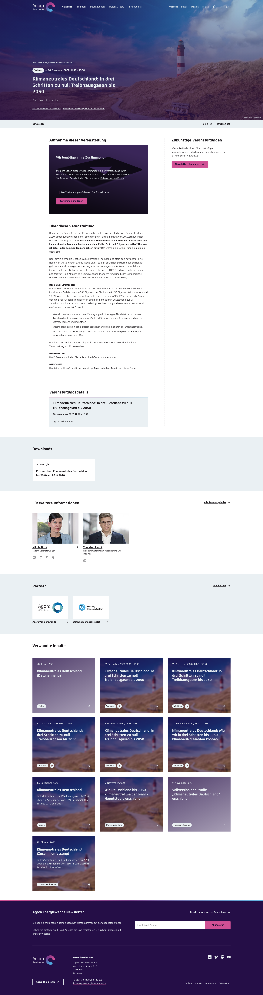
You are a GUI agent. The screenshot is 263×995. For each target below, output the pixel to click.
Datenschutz (225, 983)
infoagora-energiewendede (89, 983)
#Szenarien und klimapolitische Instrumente (84, 108)
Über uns (173, 7)
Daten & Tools (116, 7)
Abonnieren (218, 925)
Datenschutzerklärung (112, 178)
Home (35, 63)
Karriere (188, 983)
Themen (81, 7)
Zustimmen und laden (71, 201)
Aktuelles (67, 7)
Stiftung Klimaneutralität (86, 622)
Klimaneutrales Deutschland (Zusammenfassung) (59, 852)
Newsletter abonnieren (187, 164)
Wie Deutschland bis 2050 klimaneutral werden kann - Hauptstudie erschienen (126, 794)
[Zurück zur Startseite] (43, 7)
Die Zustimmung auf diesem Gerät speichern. (85, 192)
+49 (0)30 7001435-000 (91, 980)
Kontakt (205, 7)
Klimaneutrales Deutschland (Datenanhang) (59, 673)
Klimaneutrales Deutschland (59, 790)
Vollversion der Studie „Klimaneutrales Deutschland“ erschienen (196, 794)
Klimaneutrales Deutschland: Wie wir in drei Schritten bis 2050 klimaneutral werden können (198, 735)
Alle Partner (219, 585)
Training (195, 7)
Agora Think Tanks (45, 982)
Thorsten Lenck (92, 547)
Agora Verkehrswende (44, 622)
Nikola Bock (39, 547)
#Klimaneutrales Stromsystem (46, 108)
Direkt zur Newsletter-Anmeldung (207, 912)
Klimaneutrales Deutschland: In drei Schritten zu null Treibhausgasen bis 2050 (129, 676)
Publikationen (97, 7)
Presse (184, 7)
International (135, 7)
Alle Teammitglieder (215, 502)
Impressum (210, 983)
